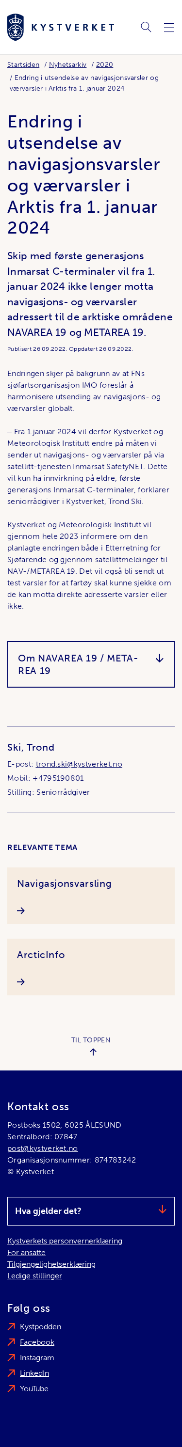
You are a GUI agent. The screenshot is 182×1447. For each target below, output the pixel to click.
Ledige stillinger (34, 1275)
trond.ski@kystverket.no (79, 764)
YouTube (34, 1388)
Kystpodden (40, 1326)
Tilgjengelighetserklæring (51, 1264)
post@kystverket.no (42, 1148)
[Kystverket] (60, 27)
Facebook (37, 1342)
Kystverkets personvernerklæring (64, 1240)
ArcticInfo (41, 954)
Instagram (37, 1357)
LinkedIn (34, 1373)
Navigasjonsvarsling (64, 883)
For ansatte (26, 1252)
